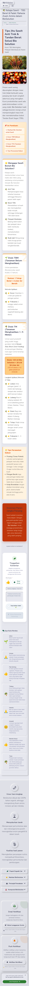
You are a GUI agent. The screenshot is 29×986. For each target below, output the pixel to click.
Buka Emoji (18, 582)
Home (5, 22)
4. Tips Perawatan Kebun (14, 151)
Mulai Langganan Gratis (15, 925)
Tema (6, 5)
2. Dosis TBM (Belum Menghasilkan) (13, 138)
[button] (14, 871)
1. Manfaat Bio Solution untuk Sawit (14, 131)
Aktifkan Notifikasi (15, 962)
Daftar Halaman (12, 22)
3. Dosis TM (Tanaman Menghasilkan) (13, 145)
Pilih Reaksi (9, 578)
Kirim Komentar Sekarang (15, 615)
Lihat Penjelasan (14, 981)
